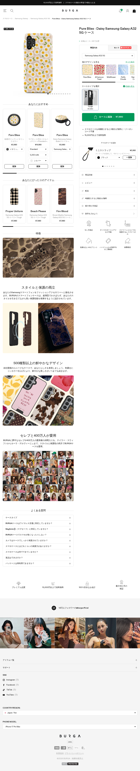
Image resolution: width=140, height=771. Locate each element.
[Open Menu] (5, 11)
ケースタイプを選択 (90, 86)
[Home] (70, 11)
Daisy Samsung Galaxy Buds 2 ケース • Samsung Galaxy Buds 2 (62, 140)
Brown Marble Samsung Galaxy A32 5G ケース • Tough (62, 216)
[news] (120, 11)
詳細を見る (130, 86)
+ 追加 (129, 157)
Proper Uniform (14, 211)
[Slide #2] (52, 93)
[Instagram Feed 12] (39, 633)
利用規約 (60, 753)
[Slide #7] (63, 93)
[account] (127, 11)
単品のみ (93, 48)
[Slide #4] (56, 93)
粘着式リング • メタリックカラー (14, 140)
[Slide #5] (58, 93)
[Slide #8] (65, 93)
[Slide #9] (67, 93)
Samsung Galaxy (21, 18)
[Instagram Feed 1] (70, 633)
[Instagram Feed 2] (100, 633)
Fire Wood (62, 211)
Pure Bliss (14, 135)
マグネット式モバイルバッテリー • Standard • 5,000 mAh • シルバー (38, 140)
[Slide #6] (61, 93)
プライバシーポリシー (74, 753)
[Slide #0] (48, 93)
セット (122, 48)
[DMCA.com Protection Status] (70, 764)
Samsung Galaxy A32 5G (40, 18)
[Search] (12, 11)
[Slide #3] (54, 93)
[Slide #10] (69, 93)
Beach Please (38, 211)
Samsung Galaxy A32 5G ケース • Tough (14, 216)
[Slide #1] (50, 93)
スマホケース (8, 18)
